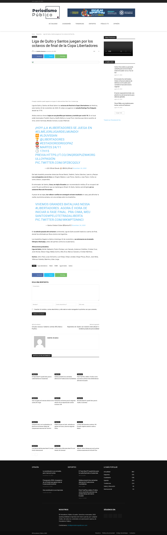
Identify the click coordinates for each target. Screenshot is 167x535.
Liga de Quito (63, 265)
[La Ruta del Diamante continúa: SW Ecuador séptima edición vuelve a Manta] (88, 415)
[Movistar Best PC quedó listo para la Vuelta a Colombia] (88, 391)
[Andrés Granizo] (33, 51)
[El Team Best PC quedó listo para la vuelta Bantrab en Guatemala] (43, 367)
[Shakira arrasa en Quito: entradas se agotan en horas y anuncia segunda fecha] (66, 415)
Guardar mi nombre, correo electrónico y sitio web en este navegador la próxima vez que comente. (65, 309)
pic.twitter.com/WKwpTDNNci (59, 220)
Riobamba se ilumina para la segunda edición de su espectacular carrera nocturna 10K (65, 402)
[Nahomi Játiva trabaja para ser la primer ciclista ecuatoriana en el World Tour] (88, 439)
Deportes (39, 34)
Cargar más (119, 113)
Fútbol (51, 265)
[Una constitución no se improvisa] (36, 492)
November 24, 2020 (79, 168)
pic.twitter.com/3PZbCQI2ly (57, 162)
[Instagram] (129, 1)
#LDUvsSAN (48, 135)
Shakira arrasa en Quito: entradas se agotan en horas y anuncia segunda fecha (65, 426)
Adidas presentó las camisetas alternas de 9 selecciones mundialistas (88, 482)
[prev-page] (33, 454)
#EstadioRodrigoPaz (56, 143)
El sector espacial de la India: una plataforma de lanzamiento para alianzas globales (124, 95)
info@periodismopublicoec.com (77, 525)
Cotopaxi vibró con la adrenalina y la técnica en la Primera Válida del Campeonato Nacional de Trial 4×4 (42, 426)
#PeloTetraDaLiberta (65, 216)
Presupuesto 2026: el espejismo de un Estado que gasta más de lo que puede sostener (52, 482)
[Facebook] (126, 1)
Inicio (33, 34)
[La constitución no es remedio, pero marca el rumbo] (36, 473)
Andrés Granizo (41, 51)
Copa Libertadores (42, 265)
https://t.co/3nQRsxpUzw (67, 155)
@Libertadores (52, 139)
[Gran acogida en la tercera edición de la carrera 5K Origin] (43, 391)
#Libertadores (60, 128)
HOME (56, 265)
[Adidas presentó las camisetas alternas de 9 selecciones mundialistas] (66, 367)
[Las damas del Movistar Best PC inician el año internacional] (43, 439)
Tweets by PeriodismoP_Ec (112, 120)
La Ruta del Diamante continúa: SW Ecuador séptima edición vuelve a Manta (86, 426)
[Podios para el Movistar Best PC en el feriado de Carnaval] (66, 439)
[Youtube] (134, 1)
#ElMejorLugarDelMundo (56, 131)
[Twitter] (131, 1)
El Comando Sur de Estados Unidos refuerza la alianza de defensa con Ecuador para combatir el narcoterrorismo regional (123, 82)
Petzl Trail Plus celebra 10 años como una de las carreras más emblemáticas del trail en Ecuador (87, 378)
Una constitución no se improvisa (53, 490)
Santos (70, 265)
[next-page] (36, 454)
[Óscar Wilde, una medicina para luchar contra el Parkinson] (108, 105)
